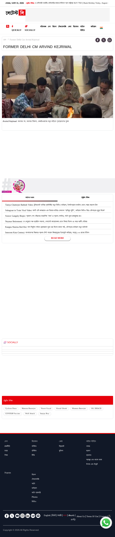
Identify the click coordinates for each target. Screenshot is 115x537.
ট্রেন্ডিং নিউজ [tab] (85, 197)
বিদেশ (54, 27)
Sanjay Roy (44, 414)
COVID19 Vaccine (12, 414)
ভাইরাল (93, 27)
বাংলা (65, 515)
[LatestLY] (15, 13)
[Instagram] (22, 516)
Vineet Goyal (46, 408)
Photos (34, 497)
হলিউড (34, 451)
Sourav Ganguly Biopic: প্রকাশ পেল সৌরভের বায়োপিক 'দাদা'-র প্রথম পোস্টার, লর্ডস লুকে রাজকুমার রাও (43, 216)
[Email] (38, 516)
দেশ (49, 27)
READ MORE (57, 238)
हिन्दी (54, 515)
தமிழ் (73, 519)
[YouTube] (17, 516)
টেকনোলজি (62, 27)
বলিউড (34, 446)
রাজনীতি (7, 446)
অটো (33, 484)
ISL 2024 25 (96, 408)
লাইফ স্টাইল (82, 28)
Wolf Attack (30, 414)
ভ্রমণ (88, 451)
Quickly (16, 30)
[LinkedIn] (27, 516)
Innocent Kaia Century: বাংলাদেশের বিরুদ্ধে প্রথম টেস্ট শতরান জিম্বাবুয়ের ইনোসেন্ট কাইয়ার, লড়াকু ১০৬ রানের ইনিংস (47, 233)
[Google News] (33, 516)
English (47, 515)
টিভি (33, 455)
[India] (101, 28)
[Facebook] (97, 40)
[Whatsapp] (109, 40)
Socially (30, 30)
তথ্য (6, 451)
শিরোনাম (7, 473)
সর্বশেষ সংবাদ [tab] (29, 197)
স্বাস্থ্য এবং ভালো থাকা (94, 460)
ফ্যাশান (88, 455)
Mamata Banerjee (29, 408)
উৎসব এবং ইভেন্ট (92, 464)
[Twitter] (103, 40)
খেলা (69, 27)
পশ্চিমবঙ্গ (43, 27)
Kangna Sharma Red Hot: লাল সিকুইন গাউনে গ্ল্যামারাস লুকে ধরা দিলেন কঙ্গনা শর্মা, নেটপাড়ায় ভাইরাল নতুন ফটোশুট (46, 227)
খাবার (88, 446)
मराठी (59, 515)
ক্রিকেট (61, 446)
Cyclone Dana (11, 408)
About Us (81, 516)
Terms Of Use (92, 516)
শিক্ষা (6, 455)
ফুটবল (61, 451)
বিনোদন (75, 27)
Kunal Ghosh (61, 408)
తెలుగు (71, 515)
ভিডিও (34, 501)
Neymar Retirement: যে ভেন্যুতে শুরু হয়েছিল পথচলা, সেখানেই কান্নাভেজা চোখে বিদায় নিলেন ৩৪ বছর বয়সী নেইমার (46, 221)
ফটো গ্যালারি (36, 493)
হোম (4, 40)
